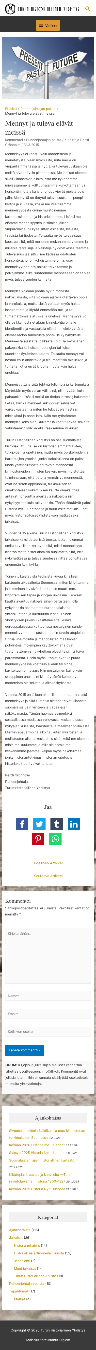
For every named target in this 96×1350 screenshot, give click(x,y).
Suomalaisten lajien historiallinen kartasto (41, 1160)
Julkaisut (16, 1238)
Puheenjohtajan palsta (43, 140)
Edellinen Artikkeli (48, 863)
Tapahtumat (18, 1291)
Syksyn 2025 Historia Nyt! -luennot (37, 1153)
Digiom (64, 1340)
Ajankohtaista (20, 1230)
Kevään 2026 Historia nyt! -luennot (37, 1145)
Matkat (19, 1299)
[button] (87, 8)
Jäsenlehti (22, 1261)
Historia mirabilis (27, 1245)
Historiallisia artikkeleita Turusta (39, 1253)
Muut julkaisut (25, 1268)
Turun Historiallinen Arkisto (35, 1276)
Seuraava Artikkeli (48, 876)
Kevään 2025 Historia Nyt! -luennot (37, 1189)
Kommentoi (14, 140)
